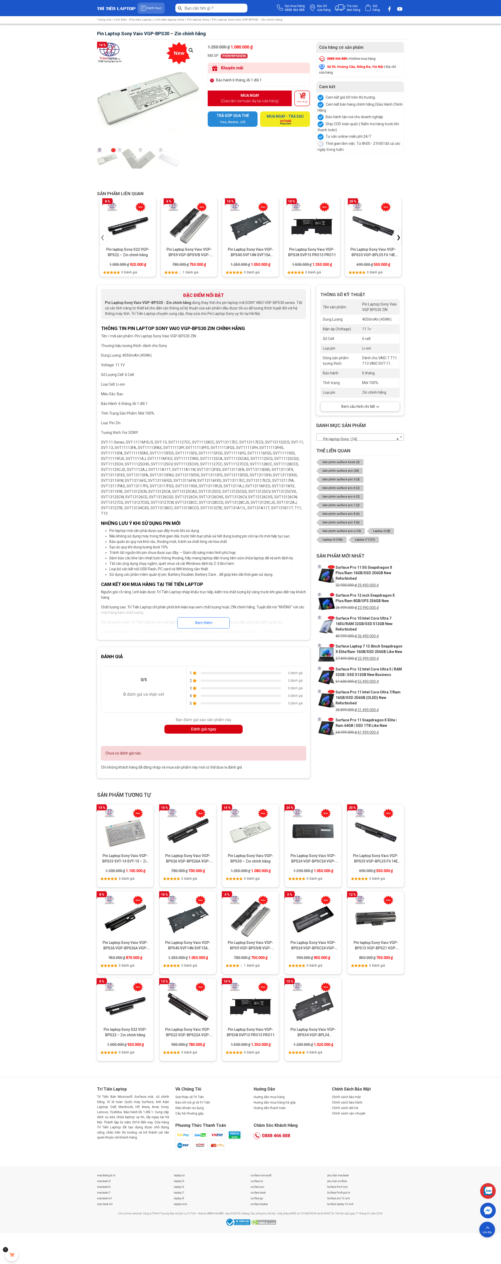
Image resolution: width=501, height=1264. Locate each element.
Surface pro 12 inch (338, 1198)
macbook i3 (104, 1181)
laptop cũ (179, 1175)
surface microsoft (260, 1175)
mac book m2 (105, 1204)
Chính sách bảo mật (346, 1097)
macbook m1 (104, 1198)
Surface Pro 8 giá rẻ (338, 1192)
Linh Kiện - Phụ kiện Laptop (133, 19)
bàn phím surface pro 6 (341, 496)
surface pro (257, 1186)
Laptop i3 (381, 531)
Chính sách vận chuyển (349, 1113)
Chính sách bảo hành (347, 1102)
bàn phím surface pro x (342, 531)
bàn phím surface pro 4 (341, 488)
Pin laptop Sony (198, 19)
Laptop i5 (333, 539)
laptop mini (180, 1204)
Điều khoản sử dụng (189, 1108)
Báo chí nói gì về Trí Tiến (192, 1102)
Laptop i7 (365, 539)
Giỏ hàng (376, 8)
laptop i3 (179, 1181)
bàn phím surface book (341, 462)
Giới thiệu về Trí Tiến (189, 1097)
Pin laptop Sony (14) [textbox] (358, 439)
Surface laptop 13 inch (340, 1204)
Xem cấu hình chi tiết (358, 406)
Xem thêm (203, 623)
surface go (256, 1198)
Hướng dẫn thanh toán (270, 1108)
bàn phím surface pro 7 (341, 505)
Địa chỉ (324, 8)
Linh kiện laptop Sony (169, 19)
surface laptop (259, 1204)
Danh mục (154, 8)
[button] (191, 50)
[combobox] (360, 437)
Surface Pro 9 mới (337, 1186)
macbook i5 (104, 1186)
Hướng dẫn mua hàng (269, 1097)
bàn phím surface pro (341, 470)
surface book (258, 1192)
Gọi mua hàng (295, 8)
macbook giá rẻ (106, 1175)
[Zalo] (488, 1191)
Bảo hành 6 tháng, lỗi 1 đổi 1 (239, 80)
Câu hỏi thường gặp (189, 1113)
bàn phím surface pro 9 (341, 522)
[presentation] (104, 237)
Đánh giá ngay (203, 729)
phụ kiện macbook (338, 1175)
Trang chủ (104, 19)
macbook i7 (104, 1192)
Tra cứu (353, 8)
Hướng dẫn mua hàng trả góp (274, 1102)
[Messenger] (488, 1210)
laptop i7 (179, 1192)
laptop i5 (179, 1186)
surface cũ (256, 1181)
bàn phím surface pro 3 (341, 479)
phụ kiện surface (337, 1181)
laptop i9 (179, 1198)
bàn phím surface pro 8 (341, 514)
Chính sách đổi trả (345, 1108)
